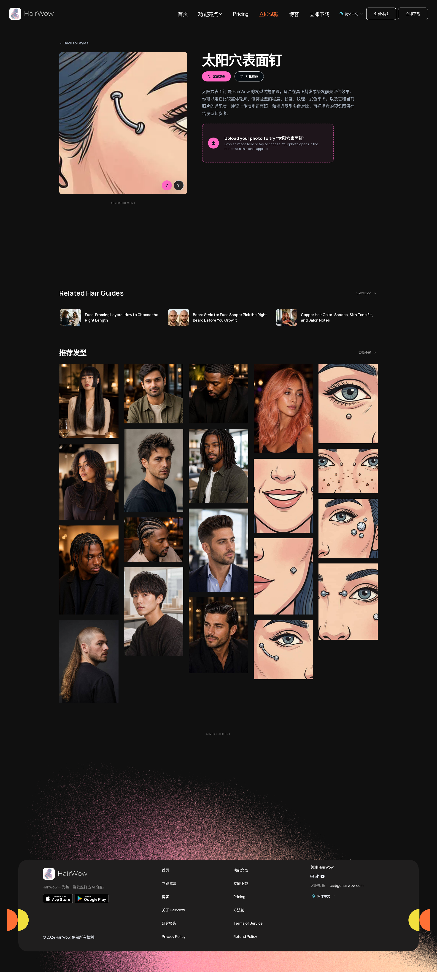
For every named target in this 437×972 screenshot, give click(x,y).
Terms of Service (248, 923)
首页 (183, 14)
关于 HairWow (173, 909)
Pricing (240, 14)
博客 (294, 14)
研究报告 (169, 923)
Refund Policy (245, 936)
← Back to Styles (74, 43)
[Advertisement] (123, 239)
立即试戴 (269, 14)
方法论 (238, 909)
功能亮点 (208, 14)
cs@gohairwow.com (347, 885)
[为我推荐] (179, 185)
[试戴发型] (167, 185)
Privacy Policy (174, 936)
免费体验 (381, 13)
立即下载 (319, 14)
